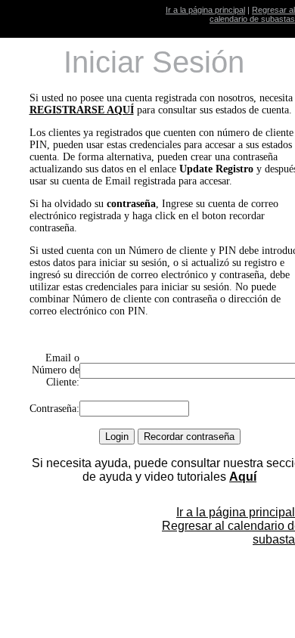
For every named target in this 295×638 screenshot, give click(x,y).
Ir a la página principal (205, 9)
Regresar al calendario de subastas (252, 14)
